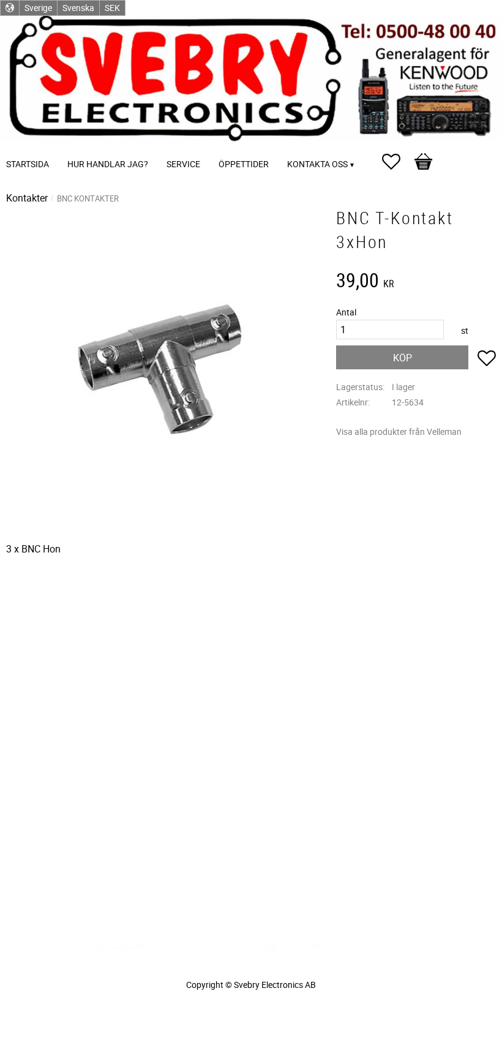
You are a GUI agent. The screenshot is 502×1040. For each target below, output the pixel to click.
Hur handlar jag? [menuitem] (107, 164)
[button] (397, 162)
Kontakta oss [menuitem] (317, 164)
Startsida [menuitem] (27, 164)
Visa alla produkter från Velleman (399, 431)
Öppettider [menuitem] (244, 164)
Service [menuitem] (183, 164)
